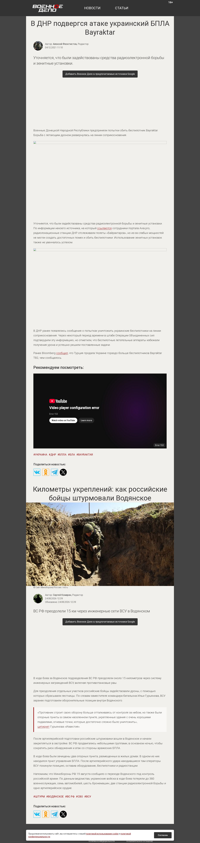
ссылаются (104, 228)
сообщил (62, 353)
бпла (62, 454)
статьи (121, 8)
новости (92, 8)
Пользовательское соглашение (139, 841)
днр (53, 454)
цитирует (43, 726)
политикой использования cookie (102, 834)
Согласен (163, 835)
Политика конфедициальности (102, 841)
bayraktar (85, 454)
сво (80, 796)
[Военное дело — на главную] (48, 8)
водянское (56, 796)
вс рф (71, 796)
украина (41, 454)
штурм (40, 796)
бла (72, 454)
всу (88, 796)
